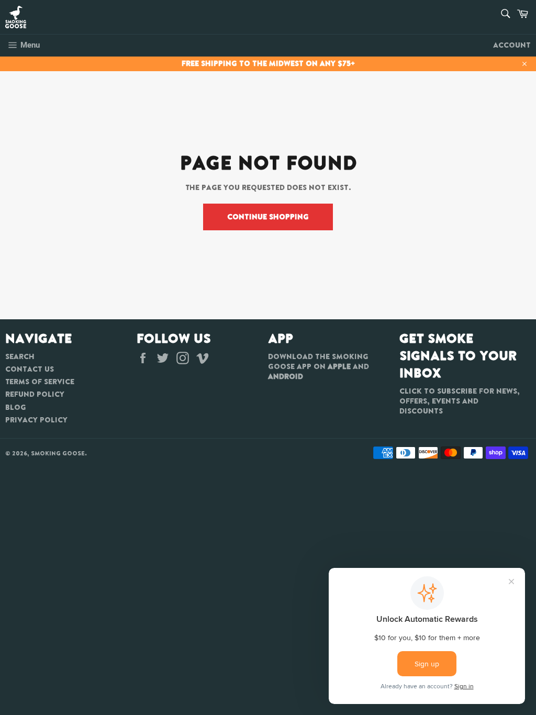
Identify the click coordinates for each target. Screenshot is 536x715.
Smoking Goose (58, 453)
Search (20, 356)
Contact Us (29, 369)
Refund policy (34, 394)
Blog (15, 407)
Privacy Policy (36, 420)
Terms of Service (39, 381)
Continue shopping (268, 216)
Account (512, 45)
